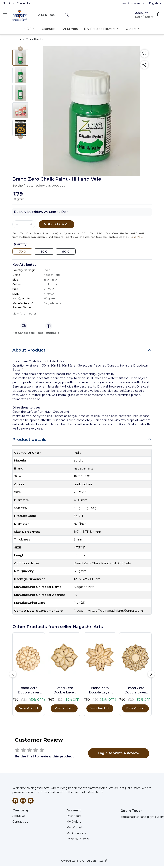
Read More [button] (136, 236)
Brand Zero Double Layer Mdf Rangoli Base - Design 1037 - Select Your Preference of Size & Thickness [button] (64, 690)
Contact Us (23, 3)
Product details (29, 439)
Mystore (101, 860)
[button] (155, 3)
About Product (28, 350)
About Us (8, 3)
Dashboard (74, 816)
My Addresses (76, 833)
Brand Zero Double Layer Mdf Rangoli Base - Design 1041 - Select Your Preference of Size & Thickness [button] (29, 690)
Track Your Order (77, 839)
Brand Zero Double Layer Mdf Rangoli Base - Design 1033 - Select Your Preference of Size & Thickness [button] (100, 690)
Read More (95, 792)
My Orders (73, 821)
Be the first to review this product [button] (38, 185)
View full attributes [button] (24, 313)
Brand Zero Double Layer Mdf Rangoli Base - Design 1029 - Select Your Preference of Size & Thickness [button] (135, 690)
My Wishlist (74, 827)
